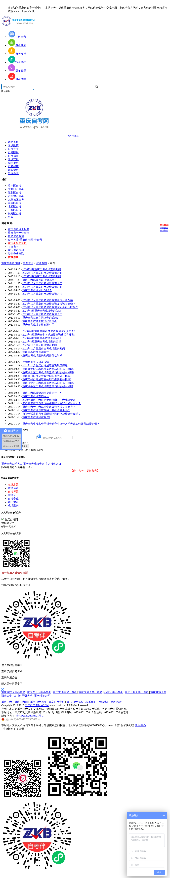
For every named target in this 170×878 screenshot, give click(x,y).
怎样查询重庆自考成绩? (36, 362)
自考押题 (13, 491)
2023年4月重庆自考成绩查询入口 (41, 338)
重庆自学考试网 (10, 263)
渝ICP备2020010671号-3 (29, 715)
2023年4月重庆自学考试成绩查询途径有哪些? (48, 334)
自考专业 (13, 149)
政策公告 (164, 228)
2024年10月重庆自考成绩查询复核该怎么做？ (49, 303)
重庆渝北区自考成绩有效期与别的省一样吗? (48, 372)
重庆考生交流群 (17, 243)
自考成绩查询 (16, 236)
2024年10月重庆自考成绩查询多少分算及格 (47, 300)
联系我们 (90, 701)
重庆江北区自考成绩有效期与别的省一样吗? (48, 383)
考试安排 (13, 159)
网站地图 (104, 701)
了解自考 (13, 246)
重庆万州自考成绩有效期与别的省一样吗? (46, 379)
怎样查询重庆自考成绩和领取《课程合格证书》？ (51, 403)
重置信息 (23, 446)
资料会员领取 (16, 253)
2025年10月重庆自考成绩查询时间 (42, 272)
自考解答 (13, 166)
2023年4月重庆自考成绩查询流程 (41, 341)
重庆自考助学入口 (12, 463)
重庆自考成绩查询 (33, 463)
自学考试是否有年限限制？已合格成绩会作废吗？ (51, 413)
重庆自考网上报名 (18, 229)
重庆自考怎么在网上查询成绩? (40, 317)
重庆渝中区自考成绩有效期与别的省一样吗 (47, 386)
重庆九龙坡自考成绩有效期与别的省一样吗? (48, 369)
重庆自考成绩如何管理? (36, 417)
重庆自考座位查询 (18, 232)
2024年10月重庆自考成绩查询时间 (42, 286)
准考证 (12, 495)
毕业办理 (13, 173)
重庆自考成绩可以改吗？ (37, 290)
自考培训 (164, 230)
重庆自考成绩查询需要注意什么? (41, 392)
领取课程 (13, 169)
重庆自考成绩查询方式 (35, 352)
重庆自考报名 (75, 701)
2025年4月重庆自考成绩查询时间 (41, 276)
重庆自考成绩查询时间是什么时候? (42, 355)
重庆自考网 (21, 701)
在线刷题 (13, 484)
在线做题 (13, 257)
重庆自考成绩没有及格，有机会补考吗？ (46, 410)
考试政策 (13, 145)
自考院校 (13, 152)
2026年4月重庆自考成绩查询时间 (41, 269)
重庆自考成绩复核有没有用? (38, 324)
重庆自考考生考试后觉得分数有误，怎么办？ (49, 406)
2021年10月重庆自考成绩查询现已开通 (45, 365)
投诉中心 (140, 725)
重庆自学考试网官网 (37, 705)
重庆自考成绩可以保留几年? (38, 279)
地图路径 (116, 701)
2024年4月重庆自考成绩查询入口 (41, 310)
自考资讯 (28, 263)
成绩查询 (41, 263)
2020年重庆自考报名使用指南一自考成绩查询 (49, 399)
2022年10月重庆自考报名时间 (39, 345)
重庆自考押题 (16, 250)
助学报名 (13, 162)
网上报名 (13, 502)
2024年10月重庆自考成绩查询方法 (42, 293)
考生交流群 (73, 136)
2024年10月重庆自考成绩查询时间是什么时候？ (50, 307)
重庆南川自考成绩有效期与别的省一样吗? (46, 376)
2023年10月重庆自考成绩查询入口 (42, 314)
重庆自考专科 (57, 701)
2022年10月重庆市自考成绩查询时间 (43, 348)
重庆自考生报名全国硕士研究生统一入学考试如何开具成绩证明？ (60, 423)
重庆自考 (6, 701)
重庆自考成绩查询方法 (35, 396)
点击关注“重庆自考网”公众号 (25, 239)
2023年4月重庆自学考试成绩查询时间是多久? (48, 331)
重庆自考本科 (38, 701)
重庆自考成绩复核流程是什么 (39, 321)
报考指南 (13, 155)
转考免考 (13, 488)
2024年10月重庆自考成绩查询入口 (42, 283)
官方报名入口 (53, 463)
